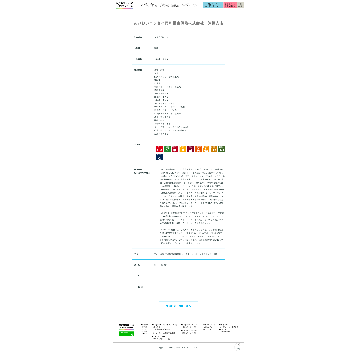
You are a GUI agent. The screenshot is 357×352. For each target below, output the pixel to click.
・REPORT (144, 331)
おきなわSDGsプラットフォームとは (148, 5)
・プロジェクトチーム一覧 (161, 339)
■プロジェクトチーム (159, 336)
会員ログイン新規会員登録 (230, 5)
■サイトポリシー (208, 329)
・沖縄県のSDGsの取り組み (161, 329)
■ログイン (222, 329)
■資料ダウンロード (209, 325)
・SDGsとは (156, 327)
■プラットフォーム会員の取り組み (163, 333)
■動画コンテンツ (208, 327)
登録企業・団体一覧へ (178, 305)
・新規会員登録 (224, 331)
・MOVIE (144, 334)
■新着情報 (144, 325)
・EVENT (144, 329)
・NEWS (144, 327)
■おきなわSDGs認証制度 (189, 330)
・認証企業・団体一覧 (188, 333)
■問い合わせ (223, 325)
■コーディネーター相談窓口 (228, 327)
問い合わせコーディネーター (212, 5)
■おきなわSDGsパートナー (190, 325)
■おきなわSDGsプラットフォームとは (164, 325)
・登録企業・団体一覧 (188, 327)
